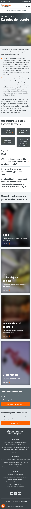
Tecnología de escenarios (9, 462)
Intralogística (20, 459)
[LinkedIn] (11, 493)
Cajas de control (15, 452)
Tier (6, 234)
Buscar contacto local (14, 404)
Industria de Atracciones (22, 462)
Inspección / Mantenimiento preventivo (12, 477)
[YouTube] (19, 493)
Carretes (7, 131)
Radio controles (23, 449)
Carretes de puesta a (6, 141)
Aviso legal (24, 501)
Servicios (16, 471)
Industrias (15, 456)
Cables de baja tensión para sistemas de (23, 142)
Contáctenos (15, 423)
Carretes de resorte (20, 444)
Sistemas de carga (8, 449)
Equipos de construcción (23, 467)
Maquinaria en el (12, 325)
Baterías (16, 449)
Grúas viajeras (10, 279)
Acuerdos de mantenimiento (15, 484)
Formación (25, 477)
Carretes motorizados (7, 447)
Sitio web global (16, 501)
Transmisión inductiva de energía (21, 447)
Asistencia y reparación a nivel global (15, 479)
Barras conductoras (8, 442)
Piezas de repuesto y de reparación (15, 486)
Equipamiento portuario (10, 459)
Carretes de (23, 131)
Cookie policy (7, 501)
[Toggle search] (26, 6)
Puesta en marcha (18, 474)
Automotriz (27, 459)
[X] (15, 493)
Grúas (10, 374)
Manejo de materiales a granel (9, 467)
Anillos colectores (10, 444)
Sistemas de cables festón (20, 442)
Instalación (10, 474)
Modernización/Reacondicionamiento (15, 482)
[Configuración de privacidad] (3, 506)
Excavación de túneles (13, 464)
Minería (21, 464)
